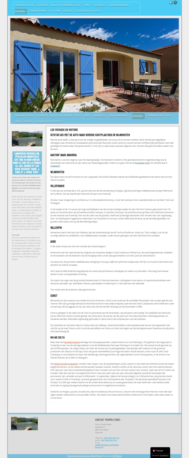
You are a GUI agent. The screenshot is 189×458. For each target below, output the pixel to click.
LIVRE (58, 10)
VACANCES (99, 5)
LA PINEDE (42, 5)
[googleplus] (175, 3)
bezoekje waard (72, 342)
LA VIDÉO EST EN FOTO (88, 10)
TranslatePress (164, 455)
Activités (20, 10)
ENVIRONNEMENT (119, 5)
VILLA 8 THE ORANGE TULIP (65, 5)
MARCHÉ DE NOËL (25, 5)
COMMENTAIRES (38, 10)
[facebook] (171, 3)
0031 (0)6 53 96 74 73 (109, 440)
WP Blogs (117, 456)
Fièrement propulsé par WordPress (84, 456)
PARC (87, 5)
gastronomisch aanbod (65, 363)
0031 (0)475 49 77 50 (111, 438)
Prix (50, 10)
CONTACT (67, 10)
